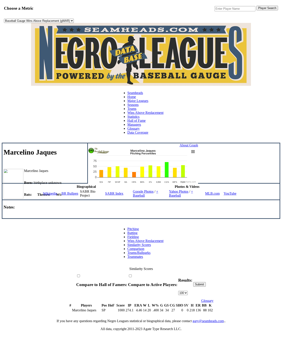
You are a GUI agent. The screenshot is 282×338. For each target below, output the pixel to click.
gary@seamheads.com (208, 321)
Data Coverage (137, 132)
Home (131, 97)
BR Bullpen (69, 193)
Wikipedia (50, 193)
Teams (131, 109)
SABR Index (114, 193)
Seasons (133, 105)
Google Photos (143, 191)
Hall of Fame (136, 120)
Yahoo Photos (178, 191)
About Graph (189, 145)
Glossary (133, 128)
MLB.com (212, 193)
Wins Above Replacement (145, 113)
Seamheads (135, 93)
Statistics (133, 116)
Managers (134, 124)
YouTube (230, 193)
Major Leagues (137, 101)
